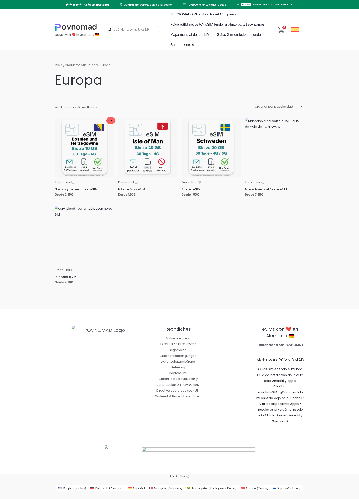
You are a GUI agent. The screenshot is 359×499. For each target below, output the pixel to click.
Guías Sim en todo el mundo (239, 35)
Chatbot (280, 386)
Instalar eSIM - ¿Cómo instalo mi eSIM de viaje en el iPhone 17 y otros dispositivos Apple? (280, 398)
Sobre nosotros (182, 45)
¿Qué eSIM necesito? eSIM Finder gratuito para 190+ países (217, 24)
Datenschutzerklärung (178, 361)
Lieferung (178, 367)
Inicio (58, 65)
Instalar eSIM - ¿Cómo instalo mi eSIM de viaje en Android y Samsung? (280, 415)
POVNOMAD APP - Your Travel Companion (203, 14)
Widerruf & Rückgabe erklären (178, 396)
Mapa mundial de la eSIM (190, 35)
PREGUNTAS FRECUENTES (178, 344)
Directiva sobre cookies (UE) (178, 390)
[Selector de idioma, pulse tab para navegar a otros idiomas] (295, 29)
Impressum (178, 373)
